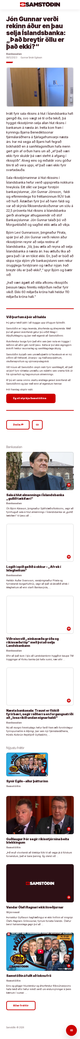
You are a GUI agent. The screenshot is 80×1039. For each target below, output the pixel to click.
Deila (18, 424)
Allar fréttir (21, 1005)
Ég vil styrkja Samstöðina (31, 398)
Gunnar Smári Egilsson (31, 57)
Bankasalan (14, 54)
